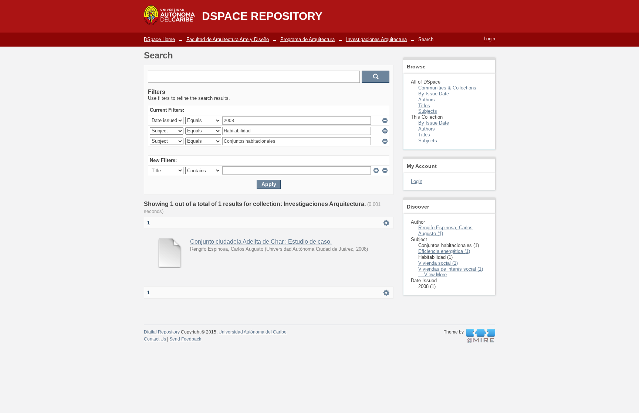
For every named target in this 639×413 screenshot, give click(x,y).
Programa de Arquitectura (307, 39)
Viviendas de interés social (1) (450, 269)
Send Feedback (185, 339)
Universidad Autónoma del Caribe (253, 332)
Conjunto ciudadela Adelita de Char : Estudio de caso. (261, 241)
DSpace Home (159, 39)
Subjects (427, 111)
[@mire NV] (480, 336)
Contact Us (155, 339)
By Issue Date (433, 94)
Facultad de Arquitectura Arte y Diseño (227, 39)
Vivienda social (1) (438, 263)
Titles (424, 105)
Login (489, 38)
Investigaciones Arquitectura (376, 39)
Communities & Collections (447, 88)
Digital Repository (162, 332)
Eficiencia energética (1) (444, 251)
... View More (432, 274)
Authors (426, 99)
